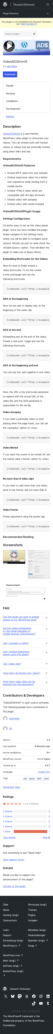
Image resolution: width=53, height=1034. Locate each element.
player (32, 778)
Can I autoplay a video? (16, 643)
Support (10, 116)
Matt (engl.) (11, 960)
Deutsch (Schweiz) (20, 988)
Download (10, 74)
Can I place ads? (12, 663)
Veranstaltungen (36, 935)
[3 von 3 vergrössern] (46, 585)
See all (46, 837)
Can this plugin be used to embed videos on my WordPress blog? (21, 618)
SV (10, 728)
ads (25, 778)
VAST (39, 778)
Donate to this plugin (14, 886)
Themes (32, 909)
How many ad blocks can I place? (21, 673)
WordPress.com (13, 955)
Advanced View (11, 787)
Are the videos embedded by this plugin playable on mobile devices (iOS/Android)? (19, 631)
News (6, 909)
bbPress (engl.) (12, 965)
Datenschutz (10, 920)
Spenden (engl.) (38, 940)
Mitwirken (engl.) (37, 930)
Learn (6, 930)
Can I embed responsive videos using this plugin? (16, 653)
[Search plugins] (34, 34)
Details (9, 85)
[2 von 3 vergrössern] (46, 553)
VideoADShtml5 (11, 133)
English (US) (44, 772)
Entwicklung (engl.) (13, 940)
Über (5, 904)
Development (13, 108)
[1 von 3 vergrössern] (21, 553)
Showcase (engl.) (37, 904)
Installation (12, 101)
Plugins (31, 915)
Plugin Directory (11, 13)
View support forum (13, 859)
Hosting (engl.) (11, 915)
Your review (9, 837)
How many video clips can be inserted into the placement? (19, 683)
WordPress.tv (11, 945)
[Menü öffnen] (48, 4)
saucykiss (12, 66)
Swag (32, 945)
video (46, 778)
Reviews (10, 93)
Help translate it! (29, 24)
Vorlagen (32, 920)
